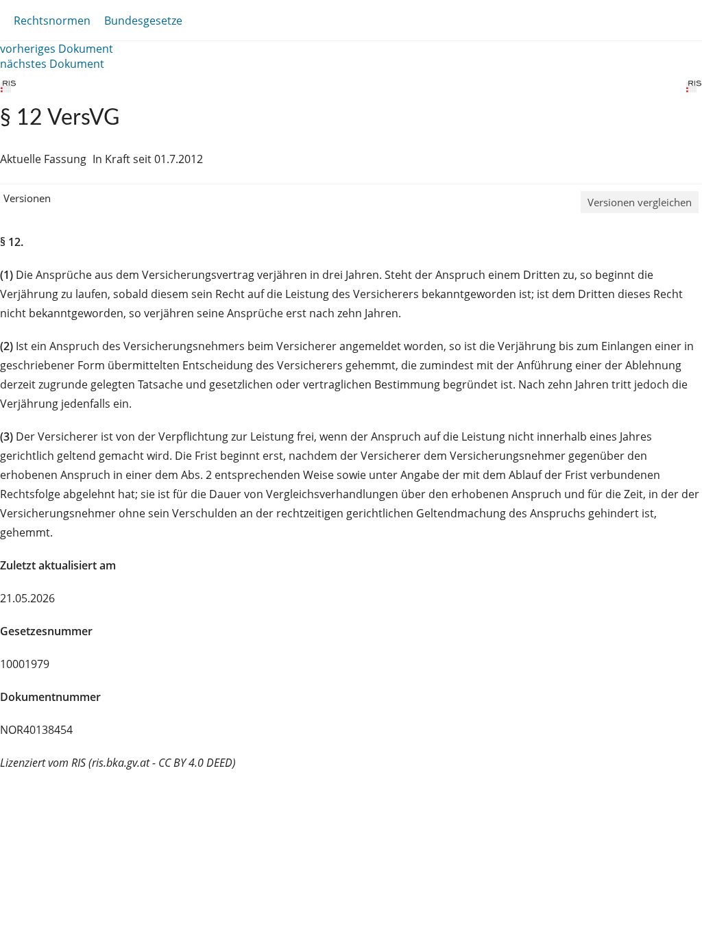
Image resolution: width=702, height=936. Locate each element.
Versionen (27, 198)
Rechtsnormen (52, 20)
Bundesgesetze (143, 20)
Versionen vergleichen (640, 202)
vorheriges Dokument (56, 48)
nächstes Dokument (52, 63)
